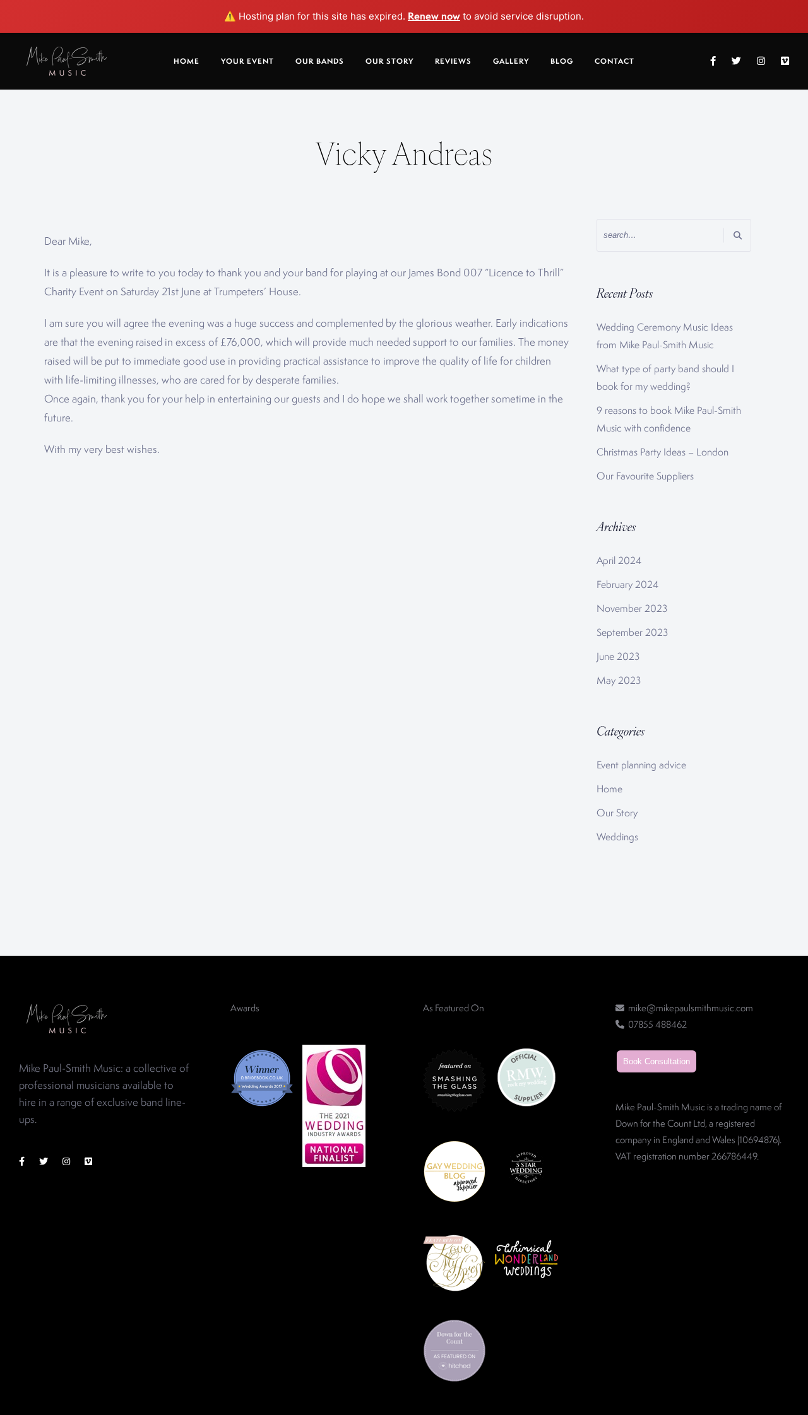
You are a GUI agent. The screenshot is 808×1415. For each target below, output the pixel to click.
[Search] (737, 235)
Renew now (434, 16)
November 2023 (632, 608)
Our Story (389, 61)
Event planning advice (641, 765)
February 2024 (627, 584)
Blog (561, 61)
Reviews (453, 61)
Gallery (511, 61)
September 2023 (632, 632)
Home (186, 61)
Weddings (617, 836)
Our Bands (319, 61)
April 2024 (619, 560)
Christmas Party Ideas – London (662, 452)
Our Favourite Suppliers (645, 476)
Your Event (247, 61)
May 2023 (619, 680)
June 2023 (618, 656)
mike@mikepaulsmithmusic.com (690, 1008)
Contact (614, 61)
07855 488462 (657, 1024)
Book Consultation (656, 1061)
